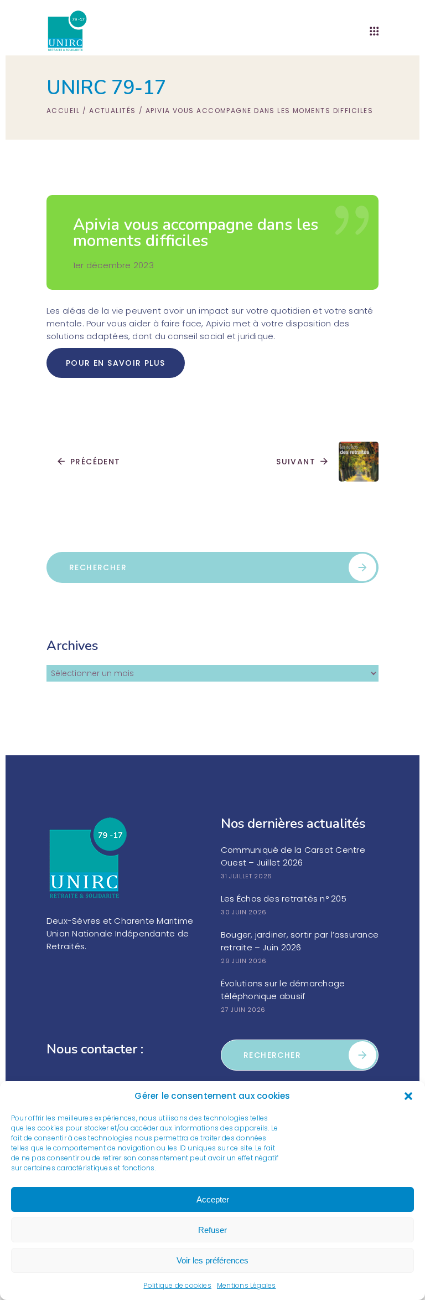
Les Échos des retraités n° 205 (283, 898)
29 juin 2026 (244, 960)
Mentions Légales (246, 1285)
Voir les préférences (212, 1260)
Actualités (112, 110)
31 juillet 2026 (246, 876)
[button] (408, 1096)
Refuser (212, 1230)
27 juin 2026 (243, 1009)
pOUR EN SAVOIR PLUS (115, 362)
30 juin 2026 (244, 912)
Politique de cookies (177, 1285)
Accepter (212, 1199)
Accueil (63, 110)
